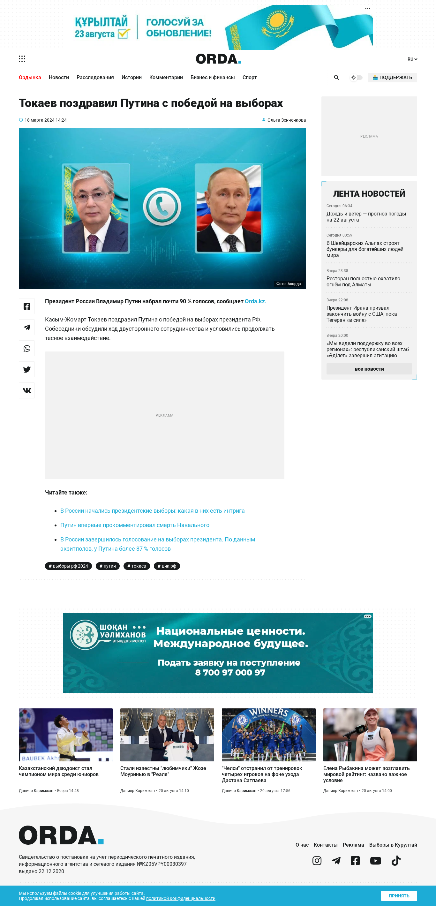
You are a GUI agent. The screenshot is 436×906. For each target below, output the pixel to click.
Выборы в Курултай (393, 845)
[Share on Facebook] (27, 306)
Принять (399, 895)
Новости (59, 77)
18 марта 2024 (40, 120)
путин (110, 566)
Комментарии (166, 77)
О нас (302, 845)
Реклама (353, 845)
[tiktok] (396, 863)
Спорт (250, 77)
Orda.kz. (256, 301)
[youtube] (375, 863)
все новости (369, 369)
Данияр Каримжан (36, 791)
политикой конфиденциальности (180, 898)
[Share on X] (27, 369)
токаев (139, 566)
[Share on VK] (27, 390)
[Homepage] (218, 59)
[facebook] (355, 863)
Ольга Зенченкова (286, 120)
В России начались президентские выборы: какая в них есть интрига (152, 510)
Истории (132, 77)
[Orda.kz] (61, 851)
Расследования (95, 77)
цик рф (169, 566)
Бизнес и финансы (213, 77)
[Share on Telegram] (27, 327)
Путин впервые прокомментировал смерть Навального (134, 525)
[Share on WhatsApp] (27, 348)
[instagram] (317, 863)
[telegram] (336, 863)
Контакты (326, 845)
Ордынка (30, 77)
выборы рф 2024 (70, 566)
